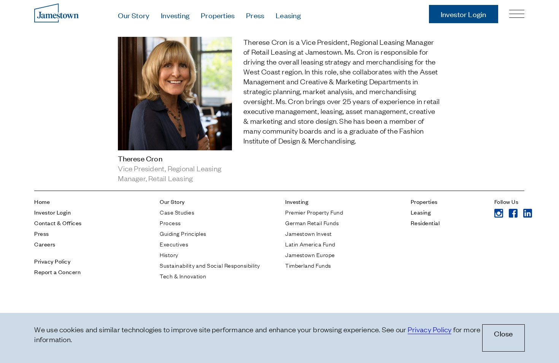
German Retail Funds (312, 222)
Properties (218, 15)
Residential (425, 223)
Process (170, 222)
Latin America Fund (310, 244)
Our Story (133, 15)
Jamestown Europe (310, 254)
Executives (174, 244)
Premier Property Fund (314, 212)
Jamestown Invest (308, 233)
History (169, 254)
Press (255, 15)
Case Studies (177, 212)
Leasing (288, 15)
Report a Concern (57, 272)
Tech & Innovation (183, 275)
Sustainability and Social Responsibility (210, 265)
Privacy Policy (52, 261)
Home (42, 201)
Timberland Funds (308, 265)
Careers (44, 244)
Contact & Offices (57, 223)
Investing (175, 15)
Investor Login (463, 14)
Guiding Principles (183, 233)
